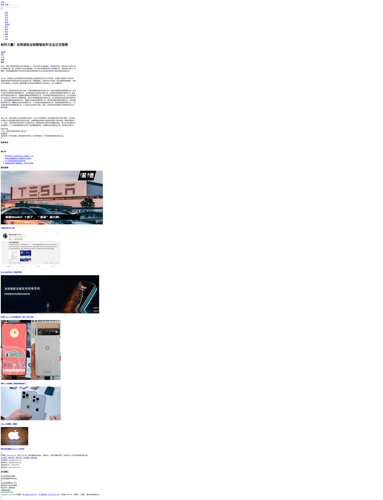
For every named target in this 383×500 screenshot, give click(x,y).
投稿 (2, 2)
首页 (6, 12)
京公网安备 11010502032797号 (49, 494)
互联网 (7, 24)
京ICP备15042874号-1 (29, 494)
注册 (6, 4)
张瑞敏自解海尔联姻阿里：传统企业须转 (19, 163)
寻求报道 (26, 458)
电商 (6, 22)
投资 (51, 66)
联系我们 (11, 458)
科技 (12, 100)
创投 (6, 32)
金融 (6, 34)
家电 (6, 20)
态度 (6, 29)
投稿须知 (34, 458)
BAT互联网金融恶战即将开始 (15, 161)
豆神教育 (4, 133)
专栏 (6, 36)
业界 (6, 15)
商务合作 (19, 458)
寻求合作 (23, 131)
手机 (6, 17)
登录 (2, 4)
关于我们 (4, 458)
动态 (6, 39)
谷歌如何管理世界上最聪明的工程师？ (18, 158)
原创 (6, 27)
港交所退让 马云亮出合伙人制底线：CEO (19, 156)
